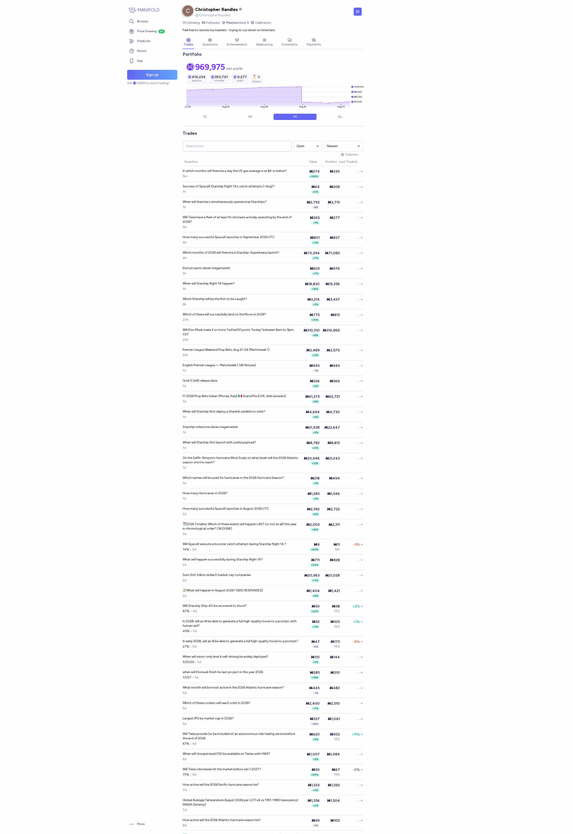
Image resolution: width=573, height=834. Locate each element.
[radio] (205, 117)
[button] (307, 162)
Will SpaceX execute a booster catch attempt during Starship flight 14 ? (234, 544)
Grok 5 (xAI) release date (200, 381)
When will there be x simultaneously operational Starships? (225, 202)
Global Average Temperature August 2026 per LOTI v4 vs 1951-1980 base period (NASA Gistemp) (240, 802)
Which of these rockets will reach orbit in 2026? (216, 703)
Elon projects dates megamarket (206, 268)
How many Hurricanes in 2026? (205, 493)
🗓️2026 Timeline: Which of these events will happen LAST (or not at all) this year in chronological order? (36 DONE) (240, 526)
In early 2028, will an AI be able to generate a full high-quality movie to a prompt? (240, 641)
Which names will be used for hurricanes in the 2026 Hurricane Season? (233, 478)
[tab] (188, 42)
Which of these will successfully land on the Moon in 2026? (224, 314)
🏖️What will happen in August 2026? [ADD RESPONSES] (223, 590)
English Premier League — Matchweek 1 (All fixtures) (219, 365)
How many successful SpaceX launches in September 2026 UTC (228, 237)
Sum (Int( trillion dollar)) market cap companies (217, 575)
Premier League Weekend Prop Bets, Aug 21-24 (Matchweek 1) (226, 350)
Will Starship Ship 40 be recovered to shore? (215, 606)
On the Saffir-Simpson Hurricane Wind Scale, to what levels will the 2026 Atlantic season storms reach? (240, 460)
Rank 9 (237, 23)
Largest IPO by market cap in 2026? (208, 718)
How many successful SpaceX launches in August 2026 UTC (226, 509)
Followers (211, 23)
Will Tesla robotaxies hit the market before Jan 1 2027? (222, 769)
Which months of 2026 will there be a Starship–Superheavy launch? (231, 252)
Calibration (263, 23)
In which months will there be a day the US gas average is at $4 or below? (235, 171)
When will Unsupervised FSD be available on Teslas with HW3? (226, 754)
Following (191, 23)
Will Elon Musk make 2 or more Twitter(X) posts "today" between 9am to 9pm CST (238, 332)
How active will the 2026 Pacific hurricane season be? (221, 785)
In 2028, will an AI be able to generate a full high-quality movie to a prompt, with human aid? (240, 623)
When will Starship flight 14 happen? (209, 283)
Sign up (152, 75)
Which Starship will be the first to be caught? (215, 299)
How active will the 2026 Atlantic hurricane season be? (222, 820)
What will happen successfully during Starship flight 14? (223, 559)
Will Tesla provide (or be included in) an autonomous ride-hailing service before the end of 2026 (239, 736)
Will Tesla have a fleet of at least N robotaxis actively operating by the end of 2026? (237, 219)
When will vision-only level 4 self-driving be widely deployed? (225, 657)
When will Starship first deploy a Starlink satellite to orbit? (224, 411)
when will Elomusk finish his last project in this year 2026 (223, 672)
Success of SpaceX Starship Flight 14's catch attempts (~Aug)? (229, 186)
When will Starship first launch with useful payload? (219, 442)
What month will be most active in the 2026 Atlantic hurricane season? (233, 687)
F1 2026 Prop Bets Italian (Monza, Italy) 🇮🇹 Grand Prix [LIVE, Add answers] (234, 396)
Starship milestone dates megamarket (210, 427)
